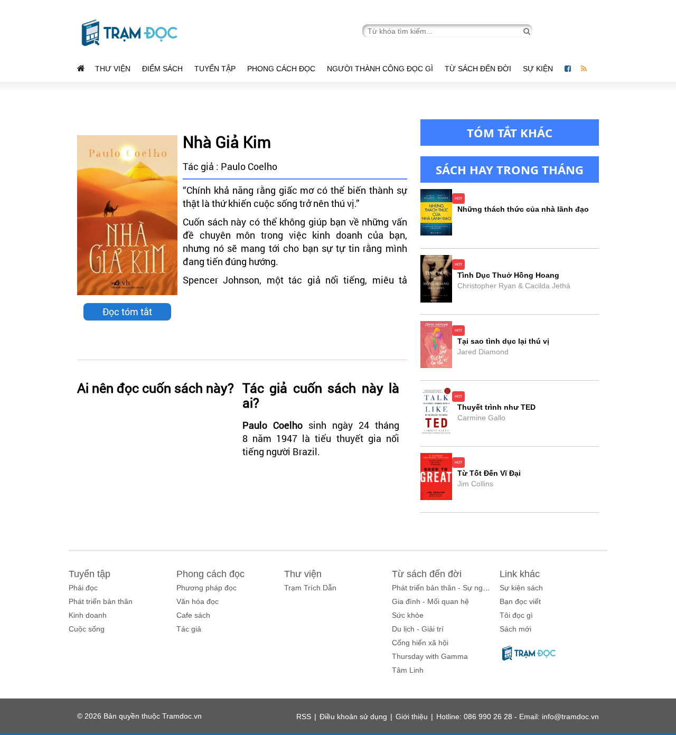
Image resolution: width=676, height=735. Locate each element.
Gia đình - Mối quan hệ (430, 601)
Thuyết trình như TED (496, 407)
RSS (303, 716)
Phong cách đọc (281, 68)
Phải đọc (83, 587)
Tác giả (188, 629)
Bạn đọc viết (520, 601)
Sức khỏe (408, 615)
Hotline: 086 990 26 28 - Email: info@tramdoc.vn (517, 716)
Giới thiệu (412, 716)
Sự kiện (539, 68)
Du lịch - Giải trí (418, 629)
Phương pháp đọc (206, 587)
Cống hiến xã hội (420, 642)
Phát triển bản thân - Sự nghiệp (444, 587)
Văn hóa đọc (197, 601)
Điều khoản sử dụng (353, 716)
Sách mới (515, 629)
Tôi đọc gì (516, 615)
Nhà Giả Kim (227, 141)
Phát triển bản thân (101, 601)
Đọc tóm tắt (127, 311)
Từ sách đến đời (478, 68)
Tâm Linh (408, 670)
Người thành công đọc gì (380, 68)
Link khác (520, 574)
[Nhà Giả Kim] (127, 215)
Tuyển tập (215, 68)
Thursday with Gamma (430, 656)
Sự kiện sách (521, 587)
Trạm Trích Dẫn (310, 587)
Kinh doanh (88, 615)
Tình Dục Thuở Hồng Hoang (508, 275)
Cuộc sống (87, 629)
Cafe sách (193, 615)
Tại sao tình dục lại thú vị (503, 341)
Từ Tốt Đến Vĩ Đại (489, 473)
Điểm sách (162, 68)
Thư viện (112, 68)
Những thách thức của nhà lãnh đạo (523, 209)
